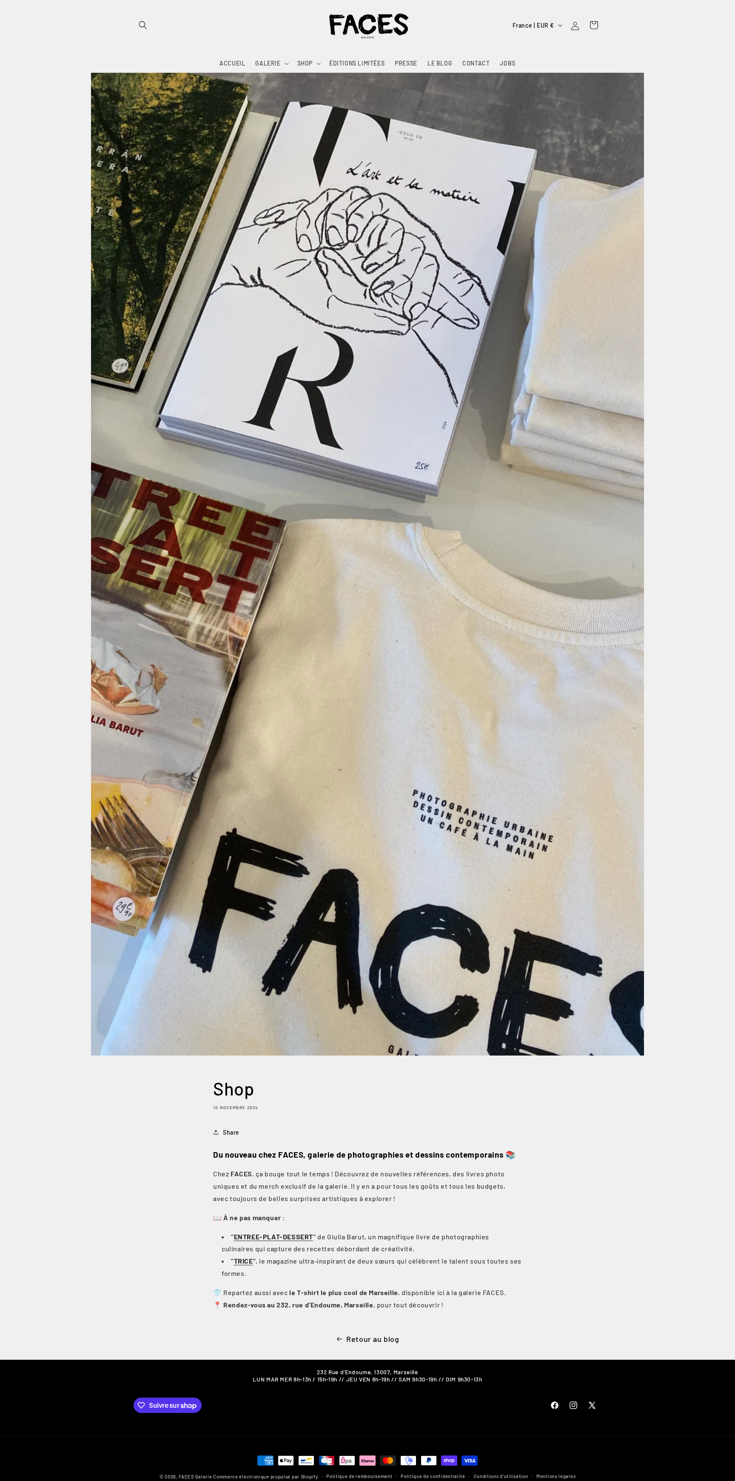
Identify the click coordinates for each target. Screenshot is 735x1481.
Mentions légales (555, 1476)
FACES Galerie (195, 1476)
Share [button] (231, 1132)
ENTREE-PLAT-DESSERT (273, 1237)
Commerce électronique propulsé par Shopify (265, 1476)
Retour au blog (372, 1339)
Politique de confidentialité (433, 1476)
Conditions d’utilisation (501, 1476)
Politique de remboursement (359, 1476)
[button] (143, 25)
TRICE (243, 1261)
